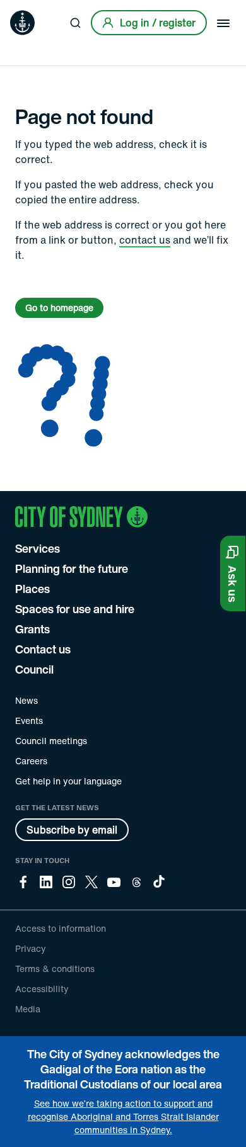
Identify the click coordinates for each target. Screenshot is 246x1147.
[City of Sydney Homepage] (22, 22)
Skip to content (32, 9)
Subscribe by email (71, 829)
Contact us (43, 649)
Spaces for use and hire (74, 609)
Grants (32, 629)
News (26, 700)
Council (34, 669)
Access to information (60, 928)
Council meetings (51, 740)
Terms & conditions (55, 968)
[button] (232, 573)
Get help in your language (68, 781)
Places (32, 588)
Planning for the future (71, 568)
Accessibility (42, 988)
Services (37, 548)
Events (29, 720)
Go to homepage (59, 307)
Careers (31, 760)
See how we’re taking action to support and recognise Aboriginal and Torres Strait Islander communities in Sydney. (123, 1116)
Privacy (30, 948)
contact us (144, 239)
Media (27, 1008)
